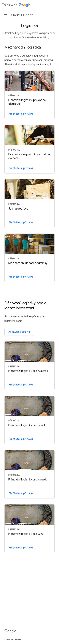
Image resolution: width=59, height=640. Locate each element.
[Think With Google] (16, 5)
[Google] (10, 631)
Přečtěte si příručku (21, 113)
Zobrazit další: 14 (19, 332)
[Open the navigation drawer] (5, 15)
